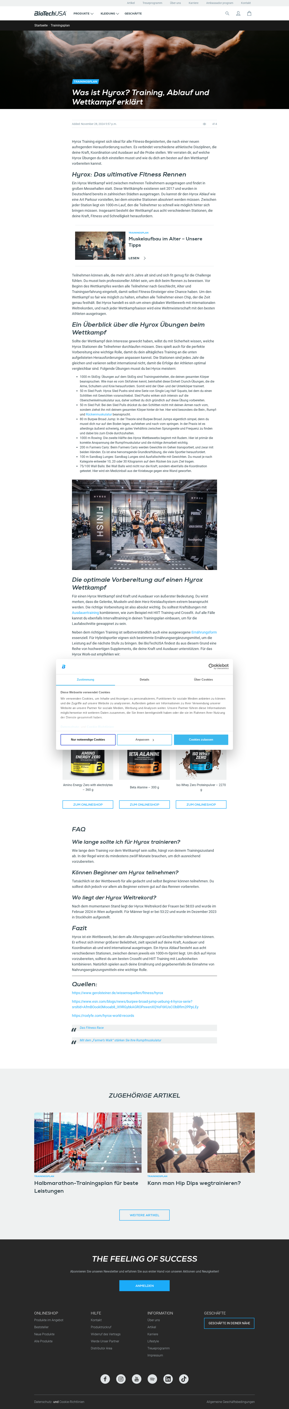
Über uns (175, 3)
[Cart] (249, 13)
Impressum (155, 1355)
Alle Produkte (43, 1341)
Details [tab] (144, 679)
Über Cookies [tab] (203, 679)
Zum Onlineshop (88, 805)
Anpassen (142, 739)
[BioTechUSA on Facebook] (105, 1379)
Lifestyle (153, 1341)
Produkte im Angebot (48, 1320)
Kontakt (246, 3)
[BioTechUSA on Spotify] (152, 1379)
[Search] (227, 13)
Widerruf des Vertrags (106, 1334)
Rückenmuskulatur (99, 414)
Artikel (131, 3)
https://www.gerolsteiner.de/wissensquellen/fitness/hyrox (117, 993)
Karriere (193, 3)
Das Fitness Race (92, 1028)
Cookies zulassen (201, 739)
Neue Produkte (44, 1334)
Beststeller (41, 1327)
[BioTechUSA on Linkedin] (168, 1379)
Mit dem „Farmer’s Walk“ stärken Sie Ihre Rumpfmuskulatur (120, 1040)
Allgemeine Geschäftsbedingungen (231, 1402)
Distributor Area (101, 1348)
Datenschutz (70, 726)
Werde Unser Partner (105, 1341)
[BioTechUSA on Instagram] (121, 1379)
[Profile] (238, 13)
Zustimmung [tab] (85, 679)
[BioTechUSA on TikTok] (184, 1379)
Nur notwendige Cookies (88, 739)
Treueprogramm (152, 3)
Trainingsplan (60, 25)
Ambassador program (219, 3)
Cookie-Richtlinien (100, 726)
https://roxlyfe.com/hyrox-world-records (103, 1016)
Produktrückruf (101, 1327)
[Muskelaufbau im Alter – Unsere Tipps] (100, 246)
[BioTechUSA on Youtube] (136, 1379)
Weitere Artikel (144, 1215)
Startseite (41, 25)
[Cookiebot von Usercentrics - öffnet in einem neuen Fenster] (211, 667)
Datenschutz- (43, 1402)
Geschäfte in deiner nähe (229, 1323)
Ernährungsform (204, 632)
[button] (83, 13)
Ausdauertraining (86, 613)
